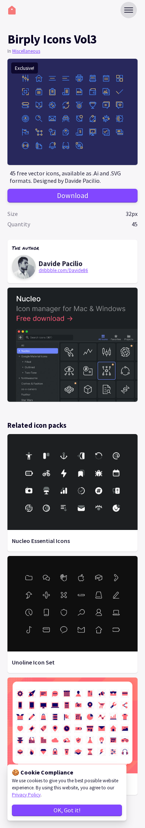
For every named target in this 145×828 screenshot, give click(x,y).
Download (72, 195)
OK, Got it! (67, 810)
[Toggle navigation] (129, 10)
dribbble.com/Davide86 (63, 270)
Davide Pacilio (61, 263)
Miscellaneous (26, 51)
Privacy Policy (26, 795)
